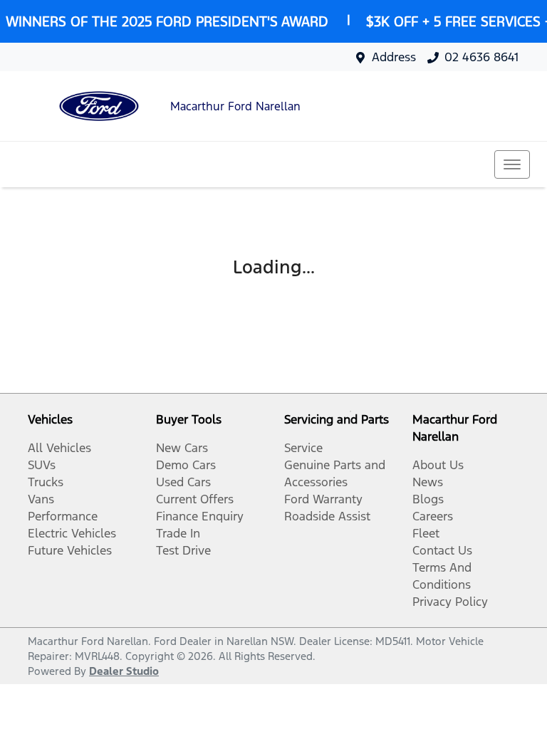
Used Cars (183, 482)
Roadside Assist (327, 516)
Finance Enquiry (200, 516)
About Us (438, 465)
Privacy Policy (450, 601)
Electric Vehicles (72, 533)
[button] (512, 164)
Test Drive (183, 550)
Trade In (178, 533)
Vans (41, 499)
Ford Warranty (323, 499)
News (427, 482)
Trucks (45, 482)
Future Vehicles (70, 550)
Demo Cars (186, 465)
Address (394, 57)
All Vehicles (59, 448)
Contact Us (442, 550)
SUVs (42, 465)
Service (303, 448)
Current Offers (195, 499)
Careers (432, 516)
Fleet (425, 533)
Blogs (428, 499)
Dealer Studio (124, 671)
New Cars (182, 448)
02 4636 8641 (481, 57)
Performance (63, 516)
